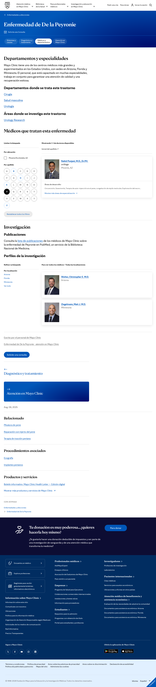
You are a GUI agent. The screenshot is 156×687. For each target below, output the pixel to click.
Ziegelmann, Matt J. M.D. (73, 304)
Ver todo (7, 286)
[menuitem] (11, 41)
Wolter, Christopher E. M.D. (75, 276)
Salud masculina (13, 100)
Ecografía (8, 457)
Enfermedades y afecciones (18, 15)
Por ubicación (9, 152)
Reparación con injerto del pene (19, 431)
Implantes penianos (13, 464)
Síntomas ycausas (11, 41)
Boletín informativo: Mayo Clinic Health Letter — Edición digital (34, 484)
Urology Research (14, 120)
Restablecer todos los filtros (18, 214)
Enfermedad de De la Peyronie (40, 24)
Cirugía (8, 94)
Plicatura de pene (12, 424)
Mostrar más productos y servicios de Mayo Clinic (28, 490)
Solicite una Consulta (16, 32)
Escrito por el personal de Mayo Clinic (22, 337)
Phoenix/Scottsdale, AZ (18, 158)
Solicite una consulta (17, 354)
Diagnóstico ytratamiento (26, 41)
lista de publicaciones (30, 241)
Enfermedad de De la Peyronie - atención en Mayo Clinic (31, 344)
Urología (9, 106)
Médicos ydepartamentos (44, 41)
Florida (7, 278)
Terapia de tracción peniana (17, 438)
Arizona (7, 274)
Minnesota (8, 282)
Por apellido (9, 165)
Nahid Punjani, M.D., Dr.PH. (74, 161)
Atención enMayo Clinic (60, 41)
